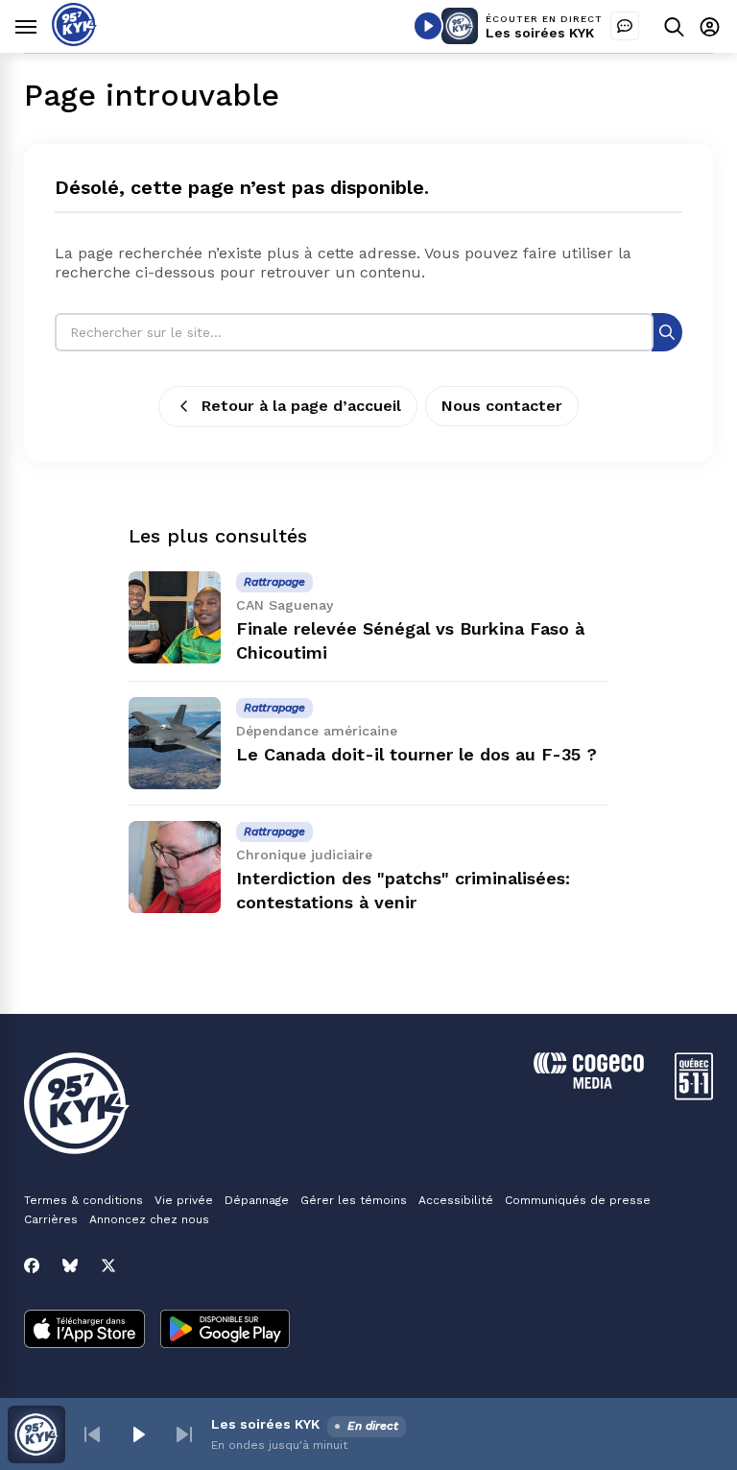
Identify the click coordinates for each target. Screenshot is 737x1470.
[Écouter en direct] (428, 26)
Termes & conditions (83, 1200)
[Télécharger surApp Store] (84, 1331)
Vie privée (184, 1200)
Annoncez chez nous (149, 1219)
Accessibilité (455, 1200)
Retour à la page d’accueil (301, 406)
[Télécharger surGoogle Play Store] (225, 1331)
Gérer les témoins (353, 1200)
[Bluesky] (70, 1265)
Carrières (51, 1219)
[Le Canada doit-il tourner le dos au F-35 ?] (175, 743)
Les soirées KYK (540, 32)
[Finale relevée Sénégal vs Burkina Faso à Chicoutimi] (175, 617)
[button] (92, 1434)
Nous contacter (501, 406)
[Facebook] (31, 1265)
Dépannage (257, 1200)
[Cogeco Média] (589, 1083)
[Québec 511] (694, 1095)
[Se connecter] (710, 26)
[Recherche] (667, 331)
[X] (108, 1265)
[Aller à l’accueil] (74, 41)
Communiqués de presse (578, 1200)
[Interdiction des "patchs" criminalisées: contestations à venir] (175, 867)
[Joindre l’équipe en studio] (624, 26)
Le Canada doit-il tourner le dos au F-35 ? (416, 754)
